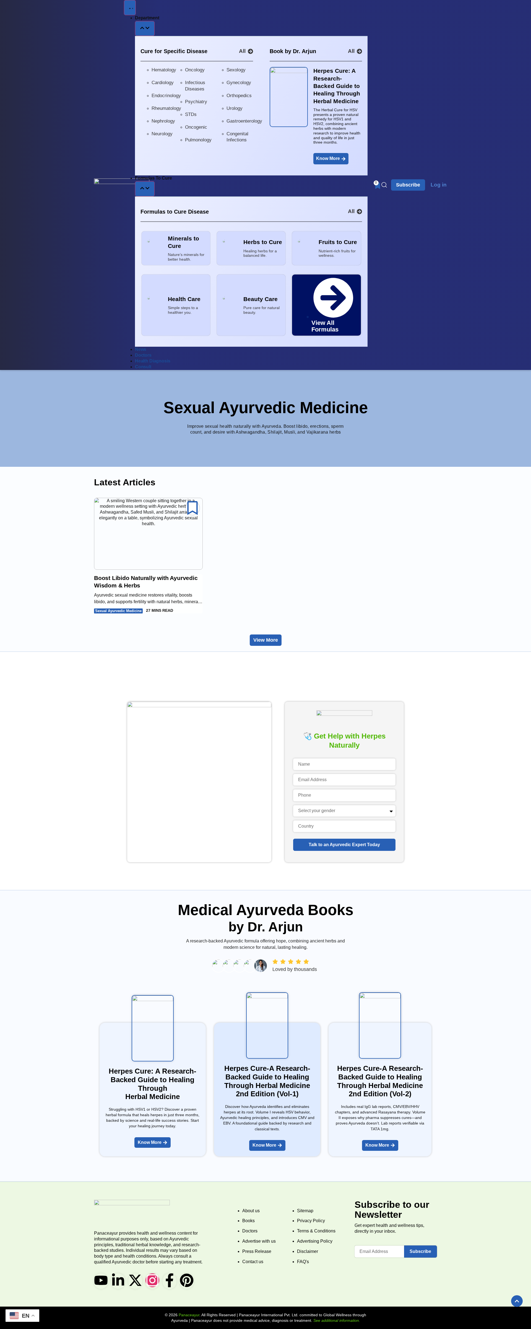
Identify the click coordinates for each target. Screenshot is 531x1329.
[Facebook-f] (169, 1280)
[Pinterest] (187, 1280)
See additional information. (336, 1320)
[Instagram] (152, 1280)
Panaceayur (189, 1315)
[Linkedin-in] (118, 1280)
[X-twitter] (135, 1280)
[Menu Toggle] (130, 7)
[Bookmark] (192, 508)
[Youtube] (101, 1280)
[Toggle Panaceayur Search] (384, 185)
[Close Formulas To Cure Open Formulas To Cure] (145, 188)
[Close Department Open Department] (145, 28)
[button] (517, 1301)
